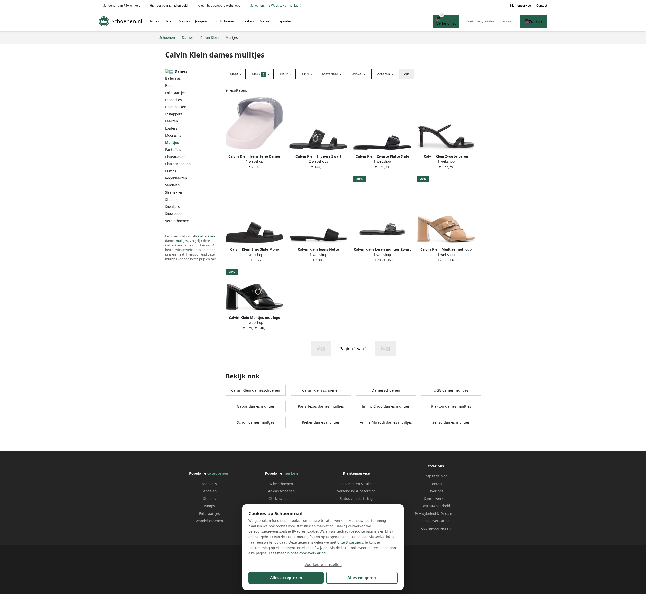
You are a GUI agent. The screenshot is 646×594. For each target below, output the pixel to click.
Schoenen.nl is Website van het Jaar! (275, 5)
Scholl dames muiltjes (255, 422)
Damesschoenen (386, 390)
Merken (265, 21)
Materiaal (330, 74)
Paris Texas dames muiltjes (321, 406)
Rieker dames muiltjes (321, 422)
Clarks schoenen (281, 498)
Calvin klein (206, 236)
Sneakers (247, 21)
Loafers (171, 128)
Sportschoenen (224, 21)
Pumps (170, 171)
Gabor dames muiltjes (256, 406)
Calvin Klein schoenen (321, 390)
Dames (154, 21)
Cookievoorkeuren (436, 528)
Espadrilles (173, 100)
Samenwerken (435, 498)
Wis (406, 74)
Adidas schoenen (281, 491)
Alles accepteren (286, 577)
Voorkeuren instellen (323, 564)
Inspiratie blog (435, 476)
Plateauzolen (175, 157)
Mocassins (173, 135)
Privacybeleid (425, 513)
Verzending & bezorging (356, 491)
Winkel (357, 74)
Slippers (171, 199)
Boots (169, 85)
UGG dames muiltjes (451, 390)
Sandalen (172, 185)
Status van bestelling (356, 498)
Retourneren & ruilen (356, 484)
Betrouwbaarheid (436, 506)
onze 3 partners (350, 542)
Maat (234, 74)
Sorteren (383, 74)
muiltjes (182, 240)
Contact (541, 5)
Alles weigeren (361, 577)
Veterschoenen (177, 221)
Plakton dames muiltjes (451, 406)
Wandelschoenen (209, 521)
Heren (168, 21)
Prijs (306, 74)
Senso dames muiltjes (451, 422)
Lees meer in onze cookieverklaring (297, 553)
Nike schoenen (281, 484)
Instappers (173, 114)
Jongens (201, 21)
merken (290, 473)
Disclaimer (448, 513)
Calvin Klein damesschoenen (255, 390)
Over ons (435, 491)
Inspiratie (284, 21)
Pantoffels (173, 149)
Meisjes (184, 21)
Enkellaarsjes (175, 93)
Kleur (284, 74)
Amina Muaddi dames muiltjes (386, 422)
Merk (258, 74)
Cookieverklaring (435, 521)
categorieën (218, 473)
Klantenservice (520, 5)
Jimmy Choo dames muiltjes (386, 406)
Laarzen (171, 121)
